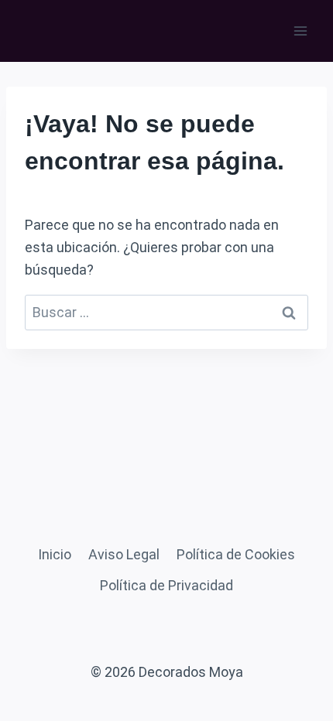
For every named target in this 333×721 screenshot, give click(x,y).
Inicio (54, 554)
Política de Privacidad (166, 585)
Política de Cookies (236, 554)
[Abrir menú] (300, 31)
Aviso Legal (124, 554)
